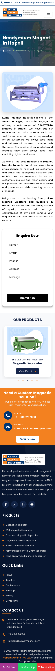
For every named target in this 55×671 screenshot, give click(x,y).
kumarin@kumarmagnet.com (39, 2)
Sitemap (10, 590)
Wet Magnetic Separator (19, 530)
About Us (10, 580)
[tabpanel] (27, 351)
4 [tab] (32, 380)
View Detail (25, 371)
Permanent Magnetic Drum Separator (26, 550)
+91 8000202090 (17, 633)
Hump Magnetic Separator (20, 545)
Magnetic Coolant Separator (21, 540)
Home (8, 51)
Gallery (9, 595)
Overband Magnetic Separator (22, 535)
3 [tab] (27, 380)
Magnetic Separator (16, 524)
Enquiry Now (27, 439)
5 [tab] (36, 380)
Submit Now (27, 298)
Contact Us (12, 600)
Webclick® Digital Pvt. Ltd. (16, 657)
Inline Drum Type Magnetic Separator (26, 556)
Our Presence (13, 585)
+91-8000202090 (12, 2)
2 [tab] (22, 380)
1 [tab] (18, 380)
